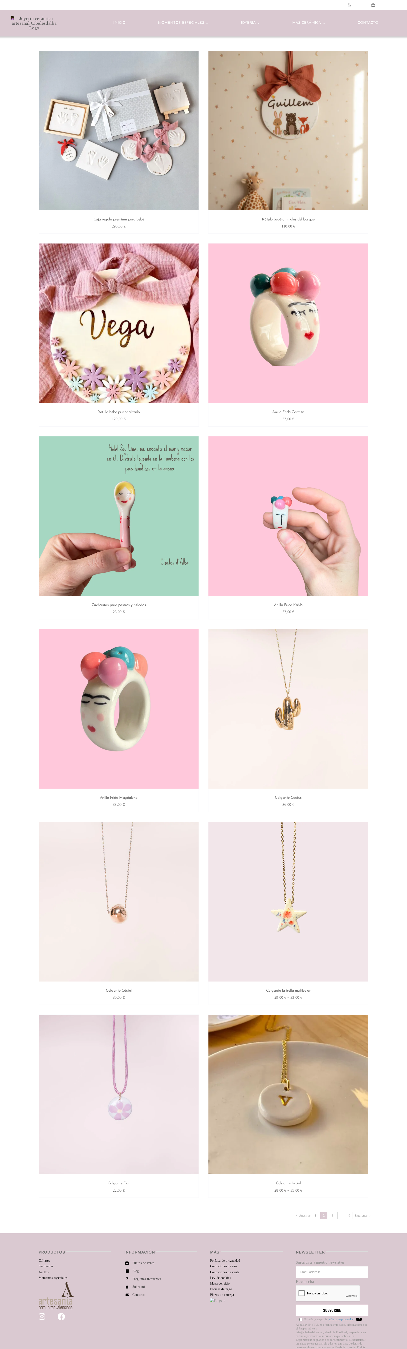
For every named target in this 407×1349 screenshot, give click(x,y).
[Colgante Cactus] (288, 710)
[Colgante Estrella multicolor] (288, 903)
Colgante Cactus (288, 798)
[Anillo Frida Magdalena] (119, 710)
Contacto (138, 1295)
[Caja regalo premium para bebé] (119, 132)
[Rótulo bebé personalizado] (119, 324)
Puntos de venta (143, 1263)
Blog (135, 1271)
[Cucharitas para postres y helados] (119, 517)
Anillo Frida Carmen (288, 412)
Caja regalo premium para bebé (119, 219)
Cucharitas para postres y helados (119, 605)
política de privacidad (341, 1319)
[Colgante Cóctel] (119, 903)
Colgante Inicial (288, 1183)
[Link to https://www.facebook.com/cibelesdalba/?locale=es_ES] (61, 1316)
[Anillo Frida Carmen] (288, 324)
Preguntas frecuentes (146, 1279)
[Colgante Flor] (119, 1096)
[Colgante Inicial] (288, 1096)
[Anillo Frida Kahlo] (288, 517)
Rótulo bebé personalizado (119, 412)
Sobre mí (138, 1287)
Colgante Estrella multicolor (288, 991)
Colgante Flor (119, 1183)
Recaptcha (305, 1281)
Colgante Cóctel (118, 991)
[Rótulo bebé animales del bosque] (288, 132)
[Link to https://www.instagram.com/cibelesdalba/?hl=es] (42, 1316)
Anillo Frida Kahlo (288, 605)
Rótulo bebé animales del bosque (288, 219)
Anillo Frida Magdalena (119, 798)
